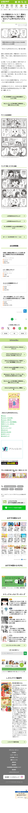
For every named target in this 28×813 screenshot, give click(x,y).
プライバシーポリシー (14, 750)
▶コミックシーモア (6, 428)
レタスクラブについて (14, 772)
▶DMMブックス (5, 434)
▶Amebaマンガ (5, 436)
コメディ (11, 489)
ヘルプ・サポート (14, 755)
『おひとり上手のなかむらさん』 (11, 88)
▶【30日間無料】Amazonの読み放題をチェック (13, 227)
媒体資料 (14, 769)
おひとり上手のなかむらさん (10, 486)
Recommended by (17, 559)
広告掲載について (14, 757)
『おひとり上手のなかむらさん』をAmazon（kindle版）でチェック (14, 354)
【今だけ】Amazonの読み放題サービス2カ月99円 (14, 368)
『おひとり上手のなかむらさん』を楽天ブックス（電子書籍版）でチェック (13, 361)
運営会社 (14, 762)
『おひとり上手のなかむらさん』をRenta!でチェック (13, 347)
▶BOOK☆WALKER (6, 432)
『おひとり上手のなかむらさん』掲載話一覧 (13, 388)
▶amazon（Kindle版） (7, 418)
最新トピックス (14, 760)
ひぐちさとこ (20, 486)
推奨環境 (14, 764)
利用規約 (14, 752)
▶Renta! (3, 416)
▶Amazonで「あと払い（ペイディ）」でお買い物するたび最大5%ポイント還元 (13, 374)
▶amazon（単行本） (6, 420)
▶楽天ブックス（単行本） (8, 424)
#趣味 (16, 24)
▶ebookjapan (5, 426)
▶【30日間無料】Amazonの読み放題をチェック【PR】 (13, 97)
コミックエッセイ (18, 489)
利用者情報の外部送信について (14, 767)
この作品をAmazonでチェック (14, 221)
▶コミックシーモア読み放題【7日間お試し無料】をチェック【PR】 (13, 104)
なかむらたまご (5, 489)
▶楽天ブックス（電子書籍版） (9, 422)
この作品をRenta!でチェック (13, 216)
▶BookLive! (4, 430)
